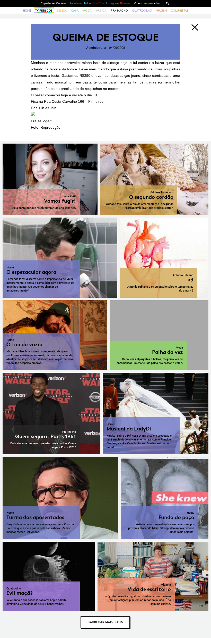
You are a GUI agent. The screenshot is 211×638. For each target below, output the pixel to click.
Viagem (161, 10)
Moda (87, 10)
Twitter (88, 3)
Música (101, 10)
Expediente (48, 3)
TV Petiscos (43, 10)
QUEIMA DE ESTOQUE (106, 37)
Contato (61, 3)
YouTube (98, 3)
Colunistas (179, 10)
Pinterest (125, 3)
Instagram (112, 3)
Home (27, 10)
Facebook (75, 3)
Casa (75, 10)
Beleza (62, 10)
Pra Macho (119, 10)
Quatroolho (142, 10)
